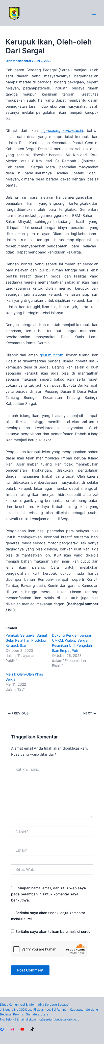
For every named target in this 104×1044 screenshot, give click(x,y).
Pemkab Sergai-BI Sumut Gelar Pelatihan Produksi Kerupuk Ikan (26, 640)
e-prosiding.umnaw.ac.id (61, 130)
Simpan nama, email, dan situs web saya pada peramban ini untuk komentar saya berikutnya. (48, 894)
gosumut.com (51, 355)
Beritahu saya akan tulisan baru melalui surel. (52, 931)
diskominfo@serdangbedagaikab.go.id (52, 1019)
